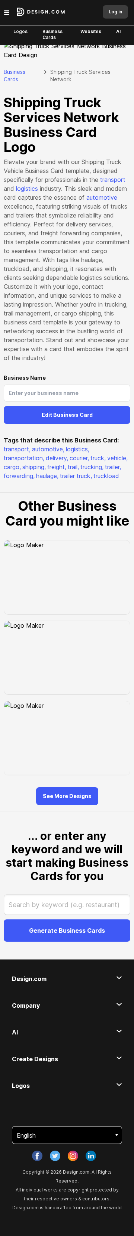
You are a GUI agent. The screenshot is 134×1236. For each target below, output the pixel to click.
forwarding (19, 476)
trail (73, 467)
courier (79, 458)
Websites (90, 31)
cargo (12, 467)
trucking (91, 467)
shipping (34, 467)
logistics (27, 188)
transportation (24, 458)
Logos (20, 31)
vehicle (117, 458)
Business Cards (52, 34)
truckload (106, 476)
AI (118, 31)
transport (112, 179)
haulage (47, 476)
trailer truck (76, 476)
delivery (57, 458)
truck (98, 458)
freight (56, 467)
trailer (113, 467)
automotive (101, 197)
